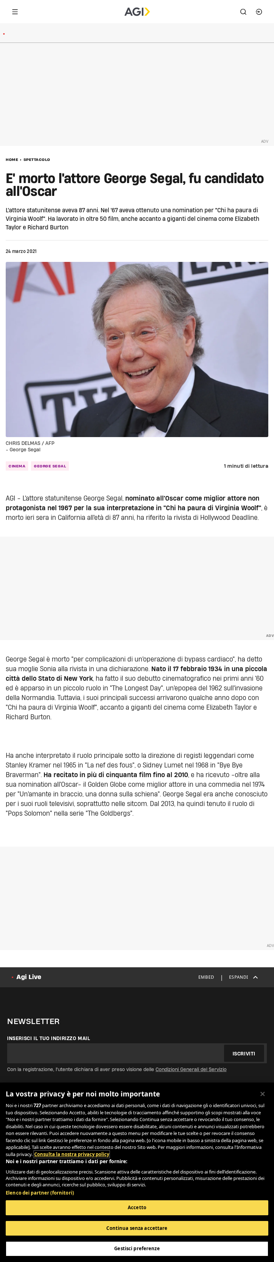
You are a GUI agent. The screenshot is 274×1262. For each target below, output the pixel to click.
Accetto (137, 1207)
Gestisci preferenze (136, 1248)
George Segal (50, 465)
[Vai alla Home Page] (137, 12)
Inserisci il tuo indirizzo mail (48, 1038)
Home (12, 159)
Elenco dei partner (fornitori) (40, 1193)
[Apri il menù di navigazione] (15, 11)
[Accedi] (259, 11)
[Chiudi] (262, 1094)
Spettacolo (37, 159)
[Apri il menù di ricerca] (243, 11)
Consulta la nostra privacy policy (71, 1154)
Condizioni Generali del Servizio (191, 1069)
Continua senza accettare (136, 1228)
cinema (17, 465)
